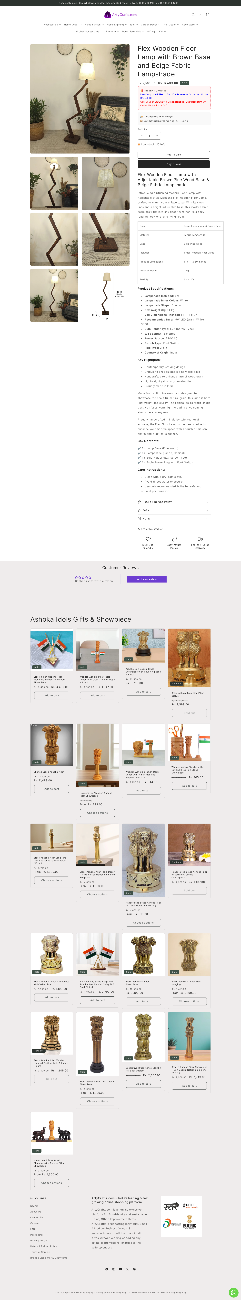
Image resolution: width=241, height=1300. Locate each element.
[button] (52, 24)
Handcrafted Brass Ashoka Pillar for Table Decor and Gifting (143, 904)
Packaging (36, 1234)
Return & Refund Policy (43, 1246)
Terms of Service (40, 1252)
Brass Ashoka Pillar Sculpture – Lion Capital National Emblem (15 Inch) (51, 860)
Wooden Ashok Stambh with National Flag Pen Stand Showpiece (187, 770)
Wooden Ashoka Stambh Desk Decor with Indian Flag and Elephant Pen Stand (142, 775)
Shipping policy (178, 1292)
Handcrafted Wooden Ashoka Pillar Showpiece (96, 794)
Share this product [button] (152, 529)
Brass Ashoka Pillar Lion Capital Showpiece (97, 1083)
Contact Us (36, 1217)
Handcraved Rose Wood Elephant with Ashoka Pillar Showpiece (49, 1163)
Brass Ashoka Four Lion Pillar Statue (187, 694)
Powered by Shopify (83, 1292)
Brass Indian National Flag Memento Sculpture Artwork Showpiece (49, 679)
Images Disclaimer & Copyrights (48, 1257)
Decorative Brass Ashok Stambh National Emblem (143, 1069)
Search (34, 1205)
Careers (34, 1223)
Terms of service (160, 1292)
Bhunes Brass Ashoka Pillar (49, 772)
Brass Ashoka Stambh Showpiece (138, 983)
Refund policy (119, 1292)
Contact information (139, 1292)
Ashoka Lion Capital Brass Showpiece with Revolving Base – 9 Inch (143, 672)
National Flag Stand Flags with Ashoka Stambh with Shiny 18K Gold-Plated (97, 984)
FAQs (33, 1229)
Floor (194, 197)
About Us (35, 1211)
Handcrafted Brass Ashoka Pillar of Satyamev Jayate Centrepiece (189, 874)
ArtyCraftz (68, 1292)
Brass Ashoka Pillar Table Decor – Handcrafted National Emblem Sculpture (97, 874)
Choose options (97, 813)
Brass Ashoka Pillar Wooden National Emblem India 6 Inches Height (51, 1063)
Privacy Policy (38, 1240)
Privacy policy (103, 1292)
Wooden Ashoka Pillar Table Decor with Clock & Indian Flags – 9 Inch (97, 679)
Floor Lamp (169, 424)
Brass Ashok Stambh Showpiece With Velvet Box (52, 983)
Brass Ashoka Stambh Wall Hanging (186, 983)
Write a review (147, 579)
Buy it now (174, 164)
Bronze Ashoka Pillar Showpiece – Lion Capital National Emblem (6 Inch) (189, 1070)
